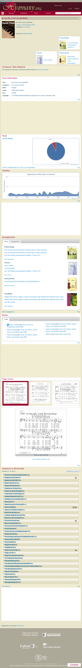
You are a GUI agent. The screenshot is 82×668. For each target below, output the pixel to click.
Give (60, 665)
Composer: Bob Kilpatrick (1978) (25, 25)
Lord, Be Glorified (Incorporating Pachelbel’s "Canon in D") (22, 255)
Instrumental (64, 53)
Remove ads (58, 5)
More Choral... (8, 275)
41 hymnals (27, 27)
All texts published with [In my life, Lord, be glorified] (18, 167)
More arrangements (8, 312)
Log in (70, 8)
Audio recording (14, 325)
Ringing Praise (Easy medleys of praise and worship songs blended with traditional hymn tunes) (33, 297)
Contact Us (29, 665)
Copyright (17, 665)
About (11, 665)
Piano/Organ (64, 38)
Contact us (21, 625)
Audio (6, 319)
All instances (6, 586)
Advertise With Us (38, 665)
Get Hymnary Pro (67, 665)
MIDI (24, 33)
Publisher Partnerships (51, 665)
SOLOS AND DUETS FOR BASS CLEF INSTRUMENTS (22, 281)
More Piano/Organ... (9, 259)
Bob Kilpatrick (16, 85)
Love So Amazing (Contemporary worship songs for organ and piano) (25, 250)
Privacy (23, 665)
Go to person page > (43, 69)
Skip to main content (6, 1)
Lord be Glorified (9, 268)
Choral (39, 53)
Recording (29, 33)
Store (36, 13)
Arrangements (15, 241)
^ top (78, 75)
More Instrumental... (9, 285)
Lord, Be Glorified (7, 138)
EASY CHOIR (48, 60)
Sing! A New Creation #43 (62, 334)
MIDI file (48, 334)
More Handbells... (8, 306)
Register (77, 8)
